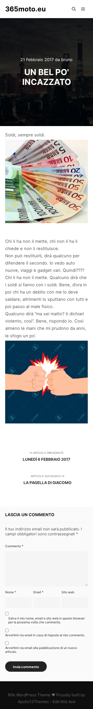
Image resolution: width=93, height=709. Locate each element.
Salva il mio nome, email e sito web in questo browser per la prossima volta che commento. (46, 620)
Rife (11, 694)
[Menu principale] (83, 9)
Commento (14, 546)
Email (38, 592)
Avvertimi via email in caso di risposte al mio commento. (45, 635)
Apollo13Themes (33, 701)
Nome (10, 592)
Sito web (67, 592)
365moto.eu (25, 9)
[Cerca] (74, 9)
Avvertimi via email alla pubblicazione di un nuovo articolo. (41, 650)
